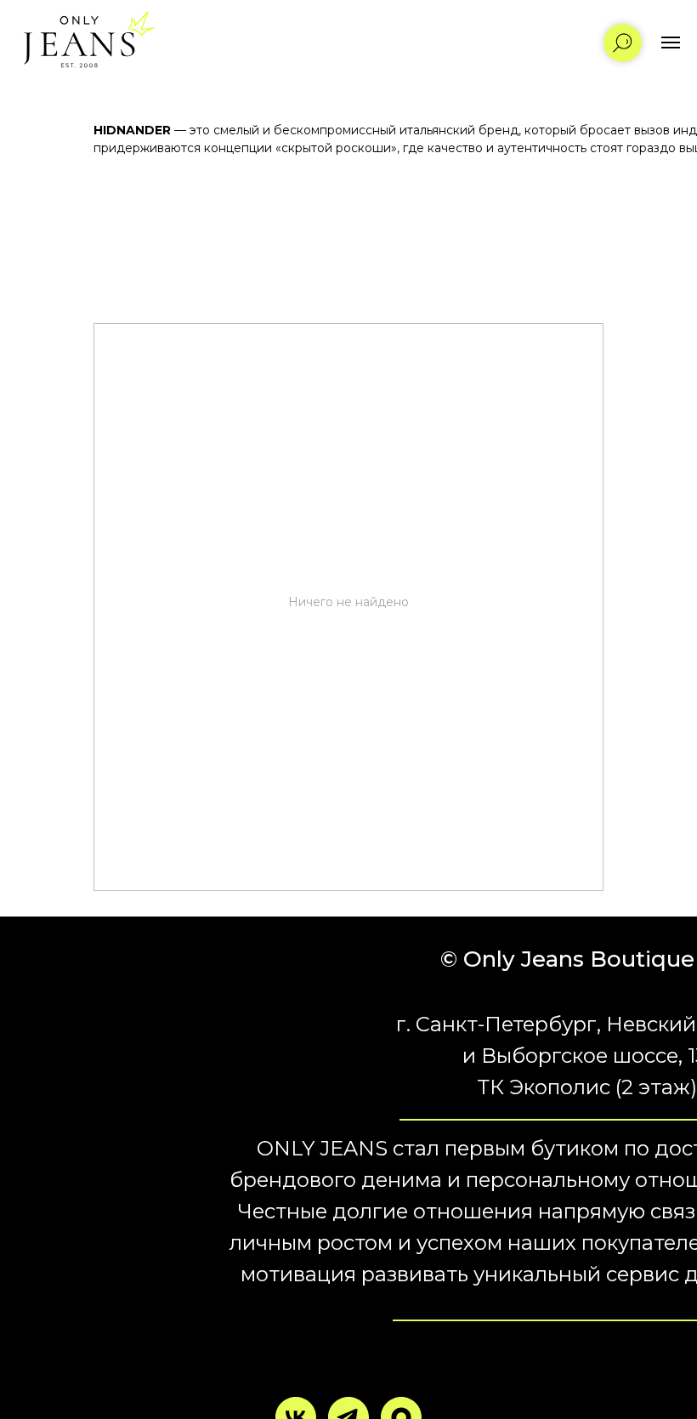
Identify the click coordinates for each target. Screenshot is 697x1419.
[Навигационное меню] (670, 42)
